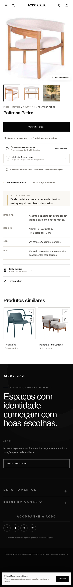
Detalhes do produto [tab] (15, 182)
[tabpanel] (36, 236)
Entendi (62, 579)
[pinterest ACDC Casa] (32, 528)
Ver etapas (61, 148)
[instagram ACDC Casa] (7, 528)
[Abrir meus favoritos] (59, 5)
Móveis (16, 107)
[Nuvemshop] (36, 562)
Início (6, 107)
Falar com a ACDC (36, 464)
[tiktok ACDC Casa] (24, 528)
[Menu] (6, 5)
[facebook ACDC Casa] (15, 528)
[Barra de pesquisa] (13, 5)
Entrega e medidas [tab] (44, 182)
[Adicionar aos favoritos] (31, 312)
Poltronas (29, 107)
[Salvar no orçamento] (31, 320)
